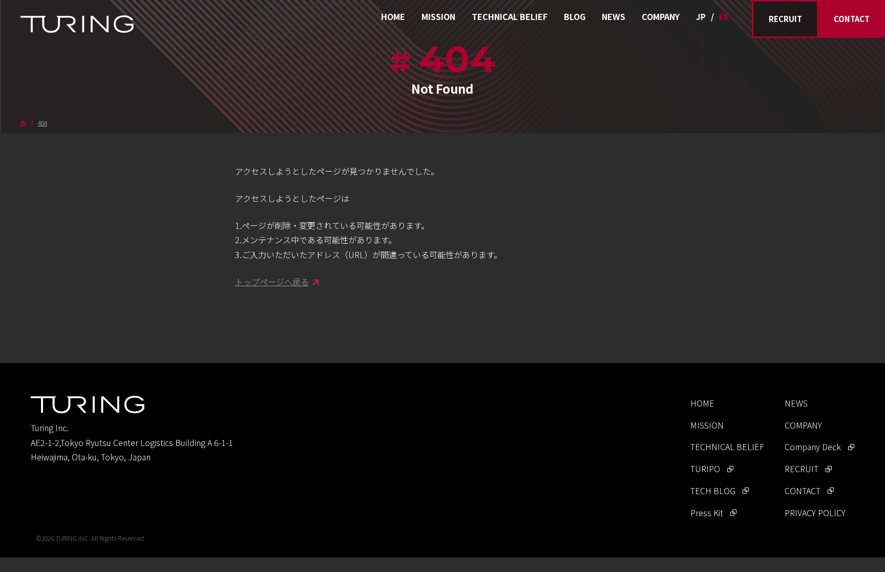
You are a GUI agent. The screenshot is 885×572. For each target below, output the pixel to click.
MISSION (438, 16)
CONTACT (852, 18)
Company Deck (813, 446)
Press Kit (706, 512)
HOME (393, 16)
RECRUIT (785, 18)
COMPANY (661, 16)
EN (724, 16)
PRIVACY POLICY (815, 512)
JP (701, 16)
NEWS (613, 16)
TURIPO (705, 468)
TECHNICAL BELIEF (509, 16)
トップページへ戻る (272, 282)
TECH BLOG (712, 490)
